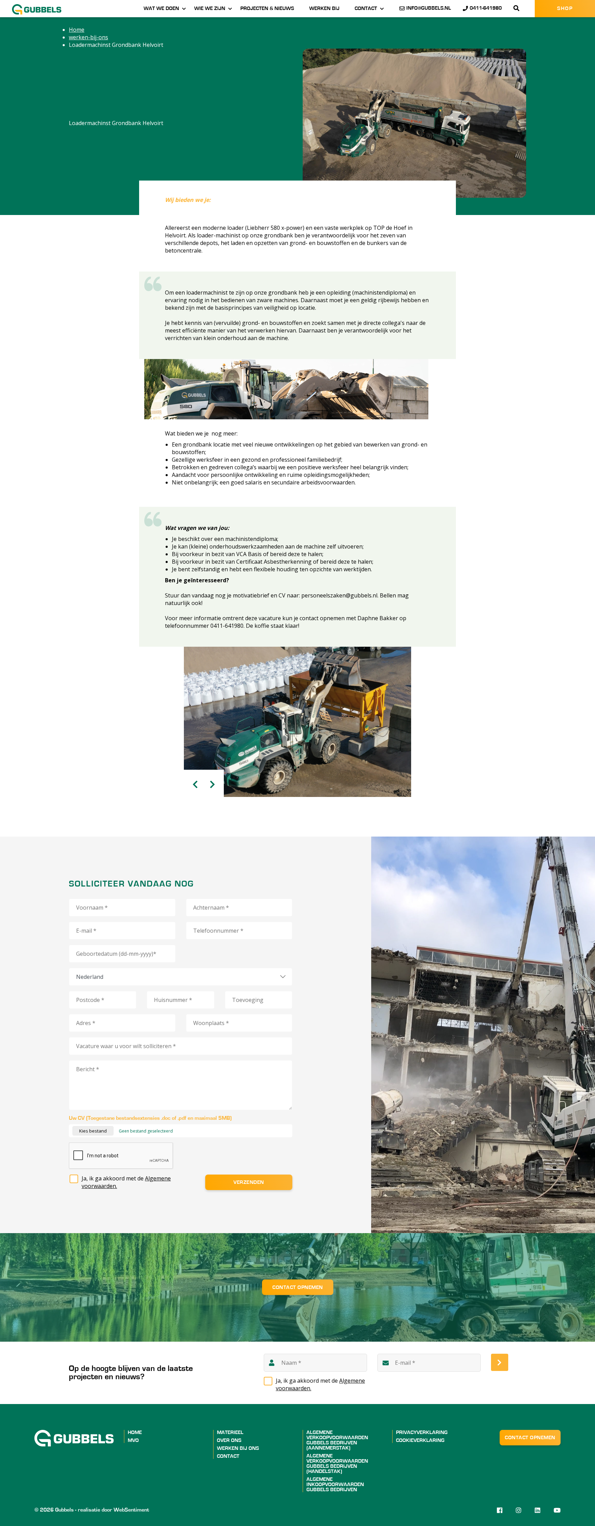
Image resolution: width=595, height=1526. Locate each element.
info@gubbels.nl (428, 8)
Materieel (230, 1432)
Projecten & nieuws (267, 8)
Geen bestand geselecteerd (146, 1131)
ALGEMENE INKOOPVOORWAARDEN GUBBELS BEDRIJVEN (335, 1484)
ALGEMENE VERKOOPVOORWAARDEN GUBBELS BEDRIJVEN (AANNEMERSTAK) (337, 1440)
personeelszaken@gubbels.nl (339, 595)
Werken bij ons (238, 1448)
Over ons (229, 1440)
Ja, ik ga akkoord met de (126, 1182)
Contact (366, 8)
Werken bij (324, 8)
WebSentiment (131, 1510)
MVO (133, 1440)
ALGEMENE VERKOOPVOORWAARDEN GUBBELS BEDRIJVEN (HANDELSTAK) (337, 1463)
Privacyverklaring (422, 1432)
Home (135, 1432)
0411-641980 (486, 8)
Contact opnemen (297, 1287)
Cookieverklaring (420, 1440)
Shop (565, 8)
